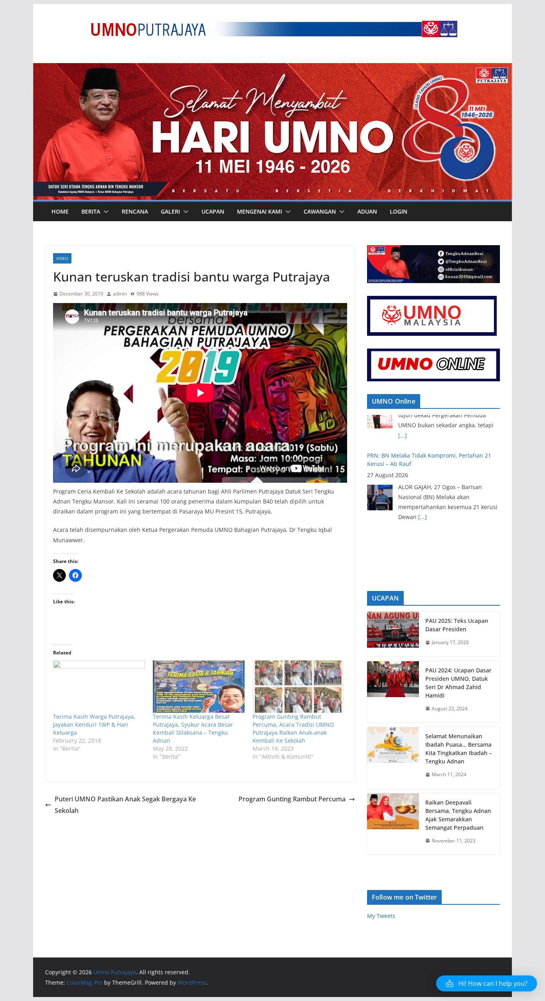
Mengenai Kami (259, 211)
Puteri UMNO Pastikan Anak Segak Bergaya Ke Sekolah (125, 805)
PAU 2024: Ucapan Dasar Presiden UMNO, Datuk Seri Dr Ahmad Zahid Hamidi (458, 682)
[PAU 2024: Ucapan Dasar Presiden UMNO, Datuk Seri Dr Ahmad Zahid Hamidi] (393, 692)
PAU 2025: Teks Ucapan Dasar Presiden (456, 625)
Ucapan (212, 211)
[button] (104, 211)
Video (62, 258)
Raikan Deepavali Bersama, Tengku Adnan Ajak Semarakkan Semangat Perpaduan (458, 815)
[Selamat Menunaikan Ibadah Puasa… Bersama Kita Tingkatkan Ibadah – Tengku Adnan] (393, 758)
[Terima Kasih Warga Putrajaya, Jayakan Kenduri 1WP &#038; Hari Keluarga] (99, 686)
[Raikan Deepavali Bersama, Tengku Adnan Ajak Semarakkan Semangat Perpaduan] (393, 824)
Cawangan (320, 211)
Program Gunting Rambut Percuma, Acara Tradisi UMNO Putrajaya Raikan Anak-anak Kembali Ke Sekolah (293, 728)
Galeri (170, 211)
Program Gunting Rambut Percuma (292, 799)
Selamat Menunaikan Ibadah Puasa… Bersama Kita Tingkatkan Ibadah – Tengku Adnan (458, 748)
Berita (90, 211)
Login (398, 211)
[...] (422, 480)
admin (120, 293)
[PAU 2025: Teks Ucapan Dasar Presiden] (393, 634)
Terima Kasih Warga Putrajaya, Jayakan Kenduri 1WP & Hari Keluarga (94, 724)
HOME (60, 211)
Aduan (367, 211)
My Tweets (381, 916)
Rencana (135, 211)
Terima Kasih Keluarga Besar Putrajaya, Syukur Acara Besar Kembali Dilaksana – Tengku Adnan (193, 728)
